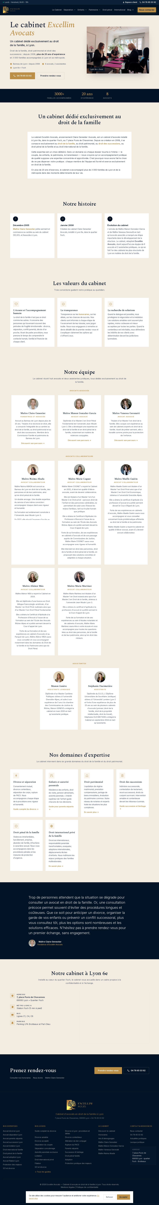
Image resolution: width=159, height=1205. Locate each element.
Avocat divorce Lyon (11, 1131)
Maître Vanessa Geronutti (108, 1150)
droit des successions (109, 143)
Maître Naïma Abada (106, 1153)
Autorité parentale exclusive (46, 1152)
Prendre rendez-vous (50, 76)
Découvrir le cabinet (106, 1131)
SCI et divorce (9, 1168)
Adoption (69, 1160)
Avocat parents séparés (12, 1138)
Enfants (81, 10)
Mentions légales (68, 1187)
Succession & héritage (74, 1152)
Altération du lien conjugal (75, 1141)
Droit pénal (107, 10)
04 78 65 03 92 (149, 2)
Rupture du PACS (72, 1145)
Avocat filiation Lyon (11, 1161)
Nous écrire (38, 1078)
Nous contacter (147, 10)
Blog (129, 10)
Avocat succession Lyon (13, 1142)
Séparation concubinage (45, 1148)
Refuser (109, 1197)
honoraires (84, 314)
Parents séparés (72, 1148)
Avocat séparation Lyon (12, 1135)
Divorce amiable (41, 1137)
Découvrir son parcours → (33, 443)
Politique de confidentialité (87, 1187)
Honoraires (102, 1135)
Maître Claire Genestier (24, 229)
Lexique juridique (137, 1142)
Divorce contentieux (73, 1137)
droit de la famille (66, 143)
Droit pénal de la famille (12, 1153)
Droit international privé (44, 1160)
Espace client (131, 2)
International (119, 10)
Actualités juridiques (138, 1138)
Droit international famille (13, 1150)
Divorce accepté (42, 1141)
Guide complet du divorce (45, 1131)
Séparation (68, 10)
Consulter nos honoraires (20, 1078)
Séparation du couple (44, 1145)
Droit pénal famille (72, 1156)
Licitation (38, 1156)
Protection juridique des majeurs (78, 1163)
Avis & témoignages (106, 1138)
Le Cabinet (57, 10)
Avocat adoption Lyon (12, 1157)
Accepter (123, 1197)
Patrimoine (93, 10)
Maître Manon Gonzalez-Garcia (111, 1146)
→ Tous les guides (43, 1172)
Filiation (38, 1163)
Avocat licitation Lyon (11, 1146)
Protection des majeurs (12, 1164)
